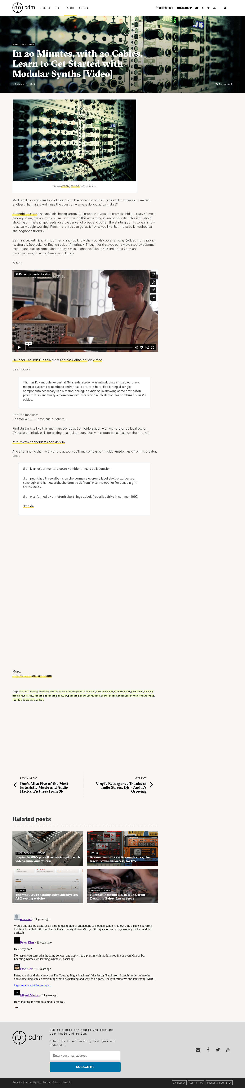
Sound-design (109, 695)
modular (62, 695)
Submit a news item (219, 1082)
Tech (58, 7)
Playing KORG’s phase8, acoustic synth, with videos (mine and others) (48, 859)
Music (70, 7)
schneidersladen (90, 695)
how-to (28, 695)
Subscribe (85, 1066)
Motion (83, 7)
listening (51, 695)
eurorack (107, 691)
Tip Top (17, 699)
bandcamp (44, 691)
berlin (54, 691)
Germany (149, 691)
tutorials (29, 699)
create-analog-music (72, 691)
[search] (225, 8)
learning (38, 695)
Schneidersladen (24, 214)
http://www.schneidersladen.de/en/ (38, 442)
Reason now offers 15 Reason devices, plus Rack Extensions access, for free (120, 859)
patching (73, 695)
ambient (24, 691)
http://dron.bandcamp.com (32, 676)
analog (34, 691)
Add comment (225, 84)
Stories (45, 7)
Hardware (17, 695)
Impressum (179, 1082)
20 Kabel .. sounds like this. (31, 360)
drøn (98, 691)
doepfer (90, 691)
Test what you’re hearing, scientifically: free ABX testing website (47, 896)
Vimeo (97, 360)
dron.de (28, 506)
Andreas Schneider (73, 360)
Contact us (196, 1082)
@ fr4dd (75, 186)
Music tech (28, 44)
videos (40, 699)
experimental (122, 691)
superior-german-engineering (136, 695)
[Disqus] (85, 960)
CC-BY (65, 186)
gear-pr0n (137, 691)
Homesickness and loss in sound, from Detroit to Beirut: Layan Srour (117, 896)
